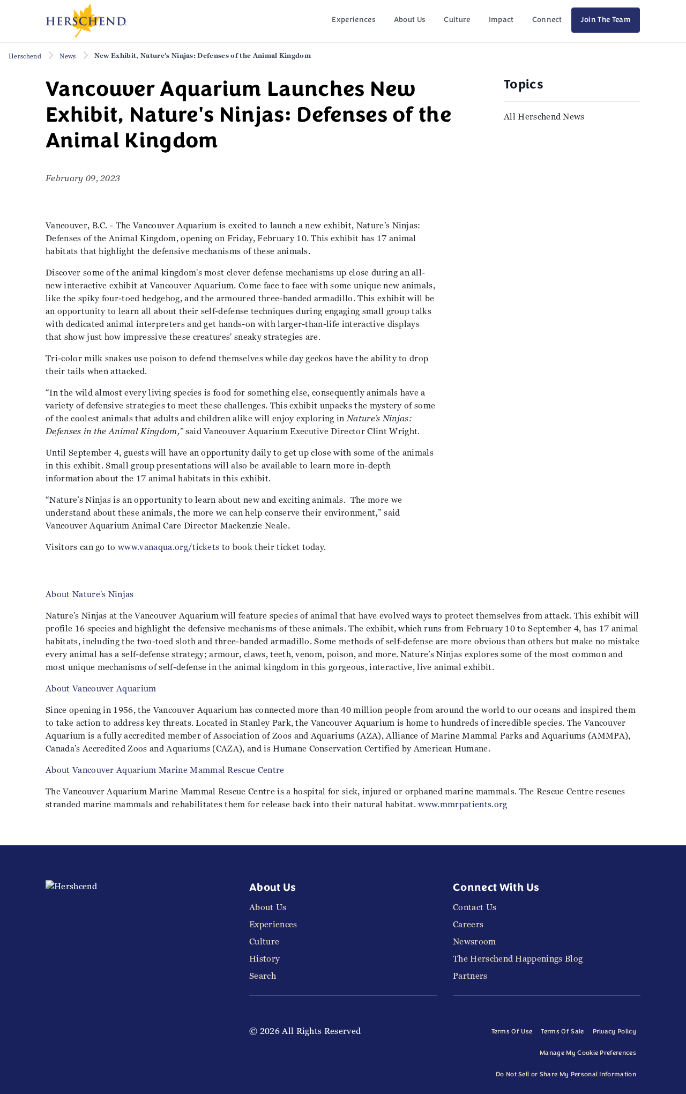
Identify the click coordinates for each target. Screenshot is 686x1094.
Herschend (25, 56)
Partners (470, 975)
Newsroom (474, 941)
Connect (547, 20)
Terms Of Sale (562, 1032)
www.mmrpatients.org (462, 804)
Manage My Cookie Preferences (588, 1053)
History (264, 958)
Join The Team (605, 20)
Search (262, 975)
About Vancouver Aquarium (101, 688)
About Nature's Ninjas (90, 594)
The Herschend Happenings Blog (518, 958)
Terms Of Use (512, 1032)
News (67, 56)
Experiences (354, 20)
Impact (501, 20)
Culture (457, 20)
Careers (468, 924)
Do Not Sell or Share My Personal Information (566, 1074)
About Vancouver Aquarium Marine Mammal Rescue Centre (165, 770)
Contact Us (474, 907)
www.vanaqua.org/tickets (168, 547)
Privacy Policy (614, 1032)
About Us (410, 20)
